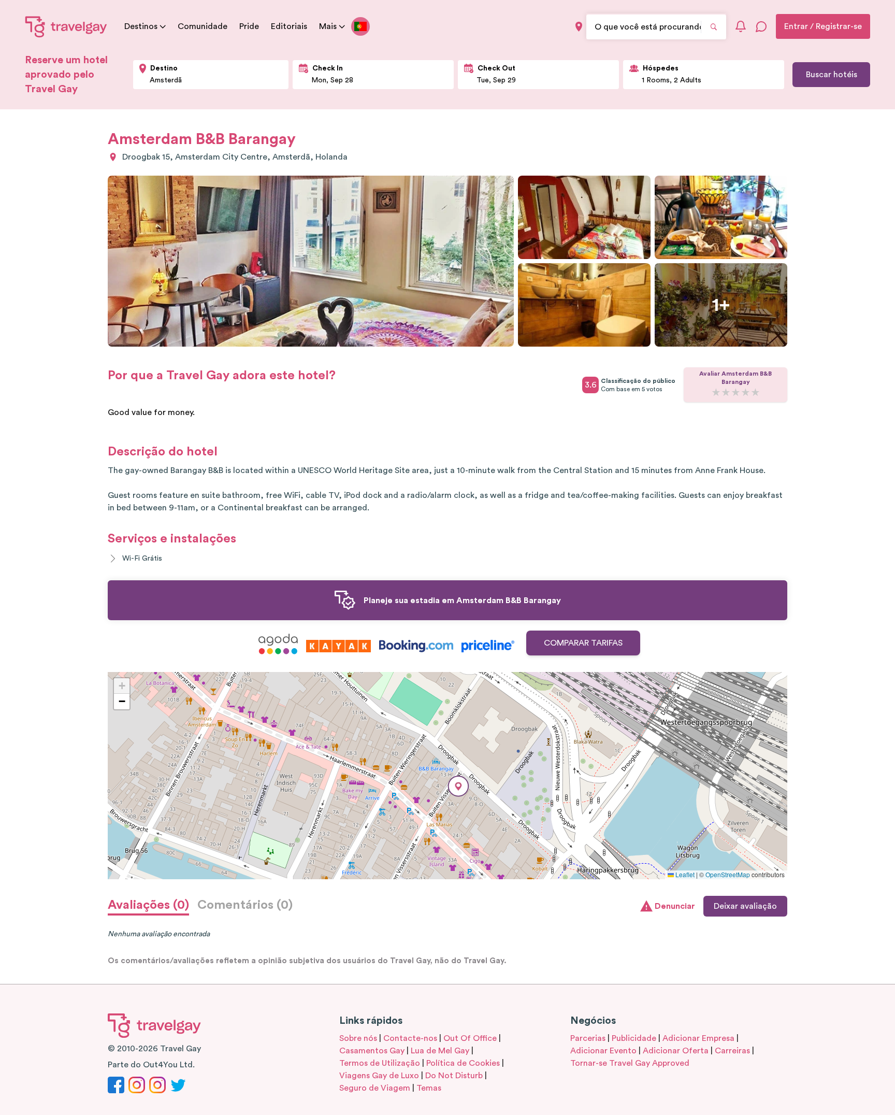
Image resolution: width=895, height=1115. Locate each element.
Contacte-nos (410, 1038)
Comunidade (202, 26)
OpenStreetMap (727, 874)
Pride (249, 26)
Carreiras (732, 1051)
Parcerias (587, 1038)
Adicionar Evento (603, 1051)
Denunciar (675, 906)
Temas (428, 1088)
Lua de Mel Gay (440, 1051)
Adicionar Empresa (698, 1038)
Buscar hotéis (831, 74)
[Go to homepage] (66, 26)
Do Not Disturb (454, 1075)
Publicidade (634, 1038)
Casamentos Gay (372, 1051)
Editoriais (289, 26)
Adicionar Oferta (676, 1051)
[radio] (716, 393)
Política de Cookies (463, 1063)
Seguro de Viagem (374, 1088)
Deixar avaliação (745, 906)
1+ (721, 305)
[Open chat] (761, 26)
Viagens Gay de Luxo (379, 1075)
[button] (458, 786)
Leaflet (684, 874)
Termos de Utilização (379, 1063)
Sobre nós (358, 1038)
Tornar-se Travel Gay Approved (629, 1063)
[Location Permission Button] (578, 27)
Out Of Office (470, 1038)
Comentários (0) (245, 905)
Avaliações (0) (148, 905)
